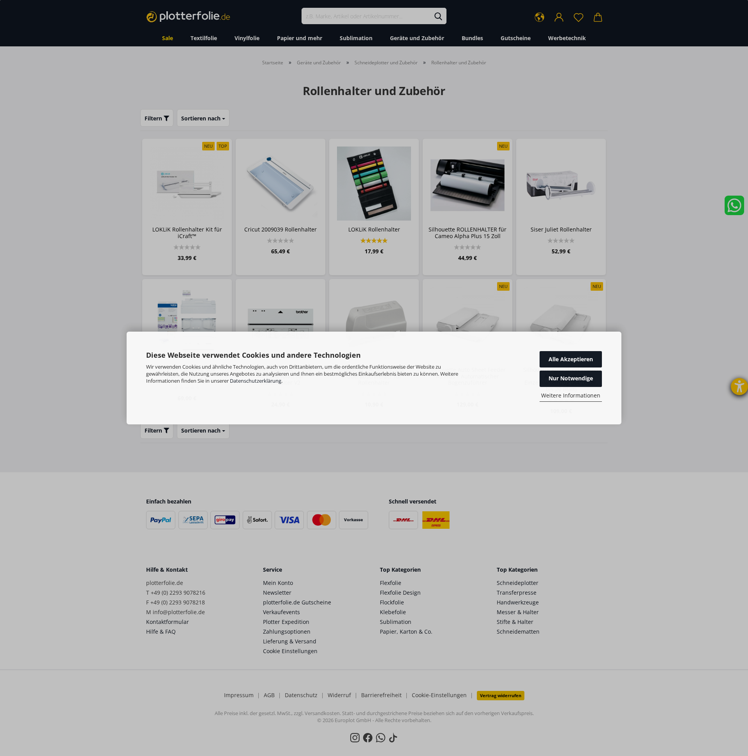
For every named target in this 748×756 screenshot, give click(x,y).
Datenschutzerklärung (255, 380)
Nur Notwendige (571, 378)
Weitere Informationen (570, 395)
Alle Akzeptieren (571, 359)
